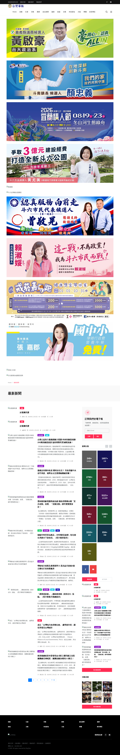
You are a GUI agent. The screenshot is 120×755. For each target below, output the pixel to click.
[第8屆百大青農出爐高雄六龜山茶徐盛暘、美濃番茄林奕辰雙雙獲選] (107, 698)
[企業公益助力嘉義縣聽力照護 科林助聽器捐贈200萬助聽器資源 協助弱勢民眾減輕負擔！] (21, 438)
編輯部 (24, 430)
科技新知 (72, 12)
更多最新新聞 (97, 670)
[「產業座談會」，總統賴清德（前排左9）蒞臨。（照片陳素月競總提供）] (21, 591)
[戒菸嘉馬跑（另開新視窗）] (60, 299)
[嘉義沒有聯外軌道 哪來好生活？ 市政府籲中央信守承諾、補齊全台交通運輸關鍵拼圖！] (21, 469)
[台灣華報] (16, 6)
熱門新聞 (104, 579)
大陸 (79, 12)
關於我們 (31, 2)
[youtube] (111, 2)
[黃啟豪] (60, 38)
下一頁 (53, 680)
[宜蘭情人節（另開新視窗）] (60, 121)
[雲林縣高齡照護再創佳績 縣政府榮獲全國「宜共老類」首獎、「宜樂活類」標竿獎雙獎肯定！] (21, 499)
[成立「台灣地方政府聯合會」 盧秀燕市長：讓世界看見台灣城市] (21, 621)
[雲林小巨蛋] (60, 370)
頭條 (20, 12)
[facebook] (85, 569)
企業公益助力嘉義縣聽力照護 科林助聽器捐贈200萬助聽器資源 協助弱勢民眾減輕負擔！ (103, 613)
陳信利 (42, 461)
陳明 (23, 416)
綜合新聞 (46, 12)
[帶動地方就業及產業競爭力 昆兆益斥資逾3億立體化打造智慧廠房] (21, 562)
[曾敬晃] (60, 216)
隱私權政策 (40, 743)
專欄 (85, 12)
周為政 (42, 556)
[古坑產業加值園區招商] (60, 375)
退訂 (98, 436)
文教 (64, 12)
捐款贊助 (17, 743)
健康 (52, 12)
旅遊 (58, 12)
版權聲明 (48, 743)
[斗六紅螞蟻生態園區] (60, 192)
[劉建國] (60, 187)
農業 (38, 12)
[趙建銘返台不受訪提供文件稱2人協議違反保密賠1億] (86, 698)
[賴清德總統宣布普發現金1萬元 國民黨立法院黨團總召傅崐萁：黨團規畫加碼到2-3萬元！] (21, 654)
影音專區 (92, 12)
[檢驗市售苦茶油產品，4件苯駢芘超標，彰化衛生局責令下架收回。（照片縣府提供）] (21, 533)
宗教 (32, 12)
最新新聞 (89, 579)
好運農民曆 (24, 412)
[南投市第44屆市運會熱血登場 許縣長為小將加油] (107, 686)
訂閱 (89, 436)
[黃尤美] (60, 163)
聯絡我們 (39, 2)
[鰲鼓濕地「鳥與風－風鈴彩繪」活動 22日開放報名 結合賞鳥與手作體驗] (97, 686)
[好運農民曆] (12, 408)
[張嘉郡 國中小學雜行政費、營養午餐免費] (60, 341)
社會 (26, 12)
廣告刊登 (23, 2)
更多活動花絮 (97, 706)
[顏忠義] (60, 79)
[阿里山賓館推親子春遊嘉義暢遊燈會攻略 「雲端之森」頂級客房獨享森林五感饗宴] (86, 686)
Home (15, 12)
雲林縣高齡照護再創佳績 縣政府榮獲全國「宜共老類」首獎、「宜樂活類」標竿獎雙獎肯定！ (57, 504)
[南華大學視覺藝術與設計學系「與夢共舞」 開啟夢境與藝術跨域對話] (97, 698)
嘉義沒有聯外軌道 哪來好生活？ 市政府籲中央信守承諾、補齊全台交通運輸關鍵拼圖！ (103, 633)
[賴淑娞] (60, 257)
